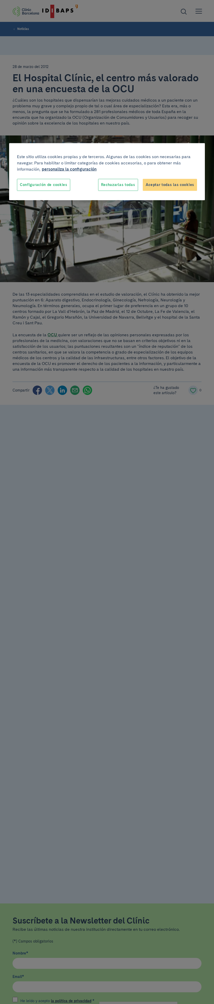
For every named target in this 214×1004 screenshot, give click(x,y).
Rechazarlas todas (118, 185)
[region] (107, 171)
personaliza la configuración (69, 169)
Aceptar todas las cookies (170, 185)
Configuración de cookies (43, 185)
